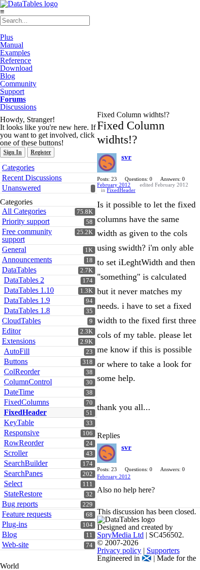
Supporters (163, 550)
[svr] (107, 163)
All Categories (24, 211)
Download (16, 68)
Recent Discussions (32, 178)
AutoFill (17, 351)
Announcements (27, 259)
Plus (6, 37)
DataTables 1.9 (27, 300)
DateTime (19, 392)
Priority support (26, 221)
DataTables (19, 270)
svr (126, 157)
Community (18, 83)
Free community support (27, 235)
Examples (15, 52)
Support (12, 91)
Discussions (18, 107)
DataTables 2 (24, 280)
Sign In (12, 152)
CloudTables (21, 321)
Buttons (16, 361)
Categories (18, 167)
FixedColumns (26, 402)
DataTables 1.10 (29, 290)
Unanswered (21, 188)
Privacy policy (119, 550)
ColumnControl (28, 382)
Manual (11, 45)
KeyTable (19, 422)
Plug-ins (14, 524)
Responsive (21, 432)
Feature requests (26, 514)
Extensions (18, 341)
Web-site (15, 544)
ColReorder (22, 371)
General (14, 249)
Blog (7, 76)
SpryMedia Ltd (120, 535)
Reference (15, 60)
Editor (11, 331)
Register (41, 152)
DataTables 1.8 (27, 310)
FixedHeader (25, 412)
